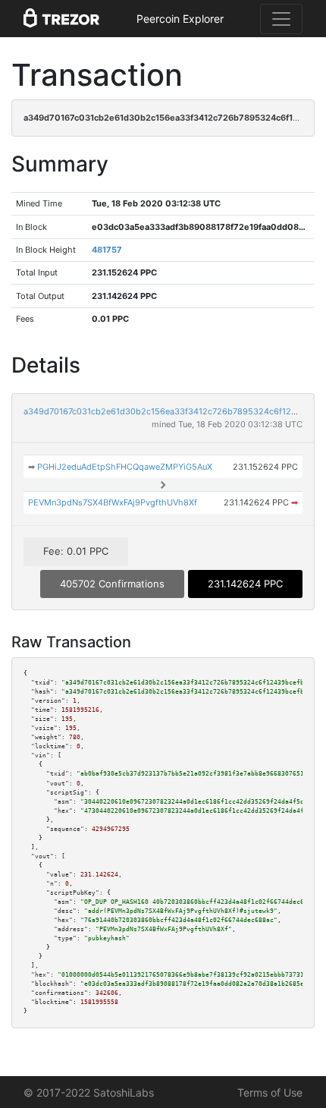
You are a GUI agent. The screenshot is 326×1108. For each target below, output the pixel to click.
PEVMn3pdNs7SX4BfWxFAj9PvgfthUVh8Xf (112, 502)
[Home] (61, 19)
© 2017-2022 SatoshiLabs (89, 1092)
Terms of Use (269, 1092)
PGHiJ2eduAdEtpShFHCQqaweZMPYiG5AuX (124, 466)
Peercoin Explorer (180, 18)
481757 (107, 249)
